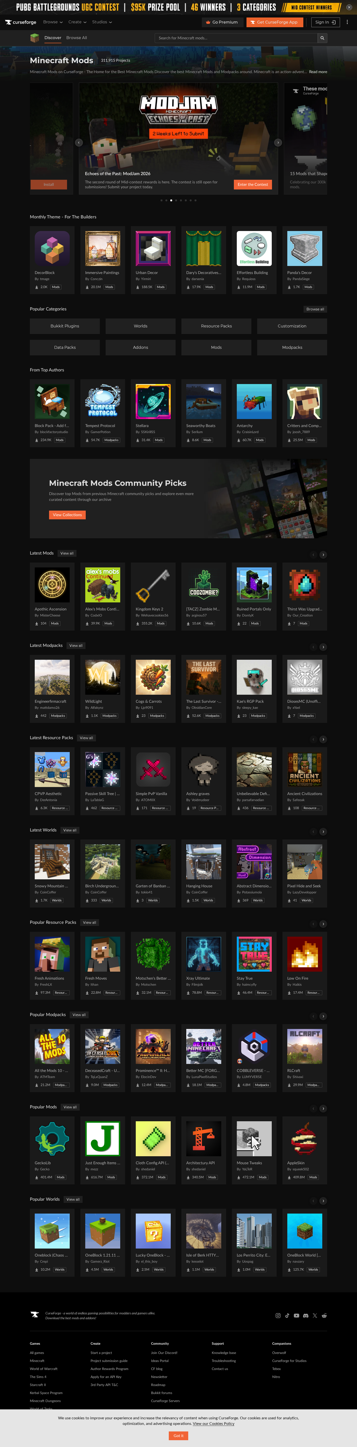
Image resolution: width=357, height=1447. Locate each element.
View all (67, 553)
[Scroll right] (323, 555)
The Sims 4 (38, 1377)
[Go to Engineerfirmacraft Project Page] (52, 689)
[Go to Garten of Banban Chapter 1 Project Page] (153, 873)
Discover (52, 37)
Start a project (101, 1353)
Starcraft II (38, 1385)
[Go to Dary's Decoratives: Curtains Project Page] (203, 260)
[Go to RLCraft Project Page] (304, 1058)
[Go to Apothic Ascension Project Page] (52, 597)
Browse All (76, 37)
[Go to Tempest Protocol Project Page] (102, 413)
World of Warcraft (44, 1369)
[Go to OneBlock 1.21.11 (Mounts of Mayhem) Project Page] (102, 1243)
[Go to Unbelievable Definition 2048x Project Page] (254, 781)
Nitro (276, 1377)
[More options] (347, 22)
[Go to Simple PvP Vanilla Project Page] (153, 781)
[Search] (322, 38)
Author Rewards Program (109, 1369)
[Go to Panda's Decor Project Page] (304, 260)
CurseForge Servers (165, 1401)
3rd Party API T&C (104, 1385)
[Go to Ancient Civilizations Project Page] (304, 781)
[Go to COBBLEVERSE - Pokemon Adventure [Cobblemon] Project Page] (254, 1058)
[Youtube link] (296, 1316)
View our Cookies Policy (213, 1424)
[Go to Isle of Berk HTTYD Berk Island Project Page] (203, 1243)
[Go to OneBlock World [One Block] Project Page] (304, 1243)
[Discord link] (306, 1316)
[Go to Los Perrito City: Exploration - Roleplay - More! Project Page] (254, 1243)
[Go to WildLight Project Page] (102, 689)
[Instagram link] (278, 1316)
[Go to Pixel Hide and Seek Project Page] (304, 873)
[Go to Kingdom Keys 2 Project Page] (153, 597)
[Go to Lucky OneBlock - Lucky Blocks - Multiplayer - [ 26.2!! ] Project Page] (153, 1243)
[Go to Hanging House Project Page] (203, 873)
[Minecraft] (35, 38)
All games (37, 1353)
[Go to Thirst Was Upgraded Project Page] (304, 597)
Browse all (315, 309)
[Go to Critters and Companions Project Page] (304, 413)
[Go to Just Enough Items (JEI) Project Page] (102, 1150)
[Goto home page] (21, 22)
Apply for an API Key (106, 1377)
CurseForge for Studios (289, 1361)
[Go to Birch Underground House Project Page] (102, 873)
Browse (50, 22)
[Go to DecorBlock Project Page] (52, 260)
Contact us (220, 1369)
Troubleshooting (224, 1361)
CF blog (156, 1369)
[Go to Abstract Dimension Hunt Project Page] (254, 873)
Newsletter (159, 1377)
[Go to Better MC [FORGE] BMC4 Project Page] (203, 1058)
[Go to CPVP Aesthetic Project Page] (52, 781)
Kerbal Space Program (46, 1393)
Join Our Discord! (164, 1353)
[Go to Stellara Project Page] (153, 413)
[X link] (315, 1316)
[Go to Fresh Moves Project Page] (102, 966)
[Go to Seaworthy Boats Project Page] (203, 413)
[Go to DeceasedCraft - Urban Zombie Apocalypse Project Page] (102, 1058)
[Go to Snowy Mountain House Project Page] (52, 873)
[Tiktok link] (287, 1316)
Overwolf (279, 1353)
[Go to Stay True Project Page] (254, 966)
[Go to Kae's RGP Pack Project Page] (254, 689)
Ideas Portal (160, 1361)
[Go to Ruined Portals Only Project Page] (254, 597)
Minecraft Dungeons (45, 1401)
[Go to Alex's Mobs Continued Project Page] (102, 597)
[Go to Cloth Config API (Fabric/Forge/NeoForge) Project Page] (153, 1150)
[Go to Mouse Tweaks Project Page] (254, 1150)
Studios (99, 22)
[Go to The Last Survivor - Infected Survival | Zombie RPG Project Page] (203, 689)
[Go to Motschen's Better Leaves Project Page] (153, 966)
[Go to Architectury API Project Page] (203, 1150)
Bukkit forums (161, 1393)
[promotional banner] (178, 7)
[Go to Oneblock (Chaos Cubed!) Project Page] (52, 1243)
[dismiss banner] (349, 7)
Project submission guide (109, 1361)
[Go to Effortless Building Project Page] (254, 260)
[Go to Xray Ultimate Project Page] (203, 966)
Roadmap (158, 1385)
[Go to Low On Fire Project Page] (304, 966)
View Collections (67, 515)
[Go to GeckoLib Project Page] (52, 1150)
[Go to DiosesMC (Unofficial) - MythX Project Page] (304, 689)
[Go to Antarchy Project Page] (254, 413)
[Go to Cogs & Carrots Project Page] (153, 689)
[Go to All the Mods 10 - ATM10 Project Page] (52, 1058)
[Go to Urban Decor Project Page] (153, 260)
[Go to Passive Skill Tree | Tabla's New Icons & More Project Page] (102, 781)
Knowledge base (224, 1353)
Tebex (276, 1369)
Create (75, 22)
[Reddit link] (324, 1316)
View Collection (240, 185)
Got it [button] (179, 1436)
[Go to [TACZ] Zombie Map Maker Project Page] (203, 597)
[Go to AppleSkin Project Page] (304, 1150)
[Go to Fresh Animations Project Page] (52, 966)
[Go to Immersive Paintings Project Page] (102, 260)
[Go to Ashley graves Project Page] (203, 781)
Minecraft (37, 1361)
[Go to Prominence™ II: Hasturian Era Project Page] (153, 1058)
